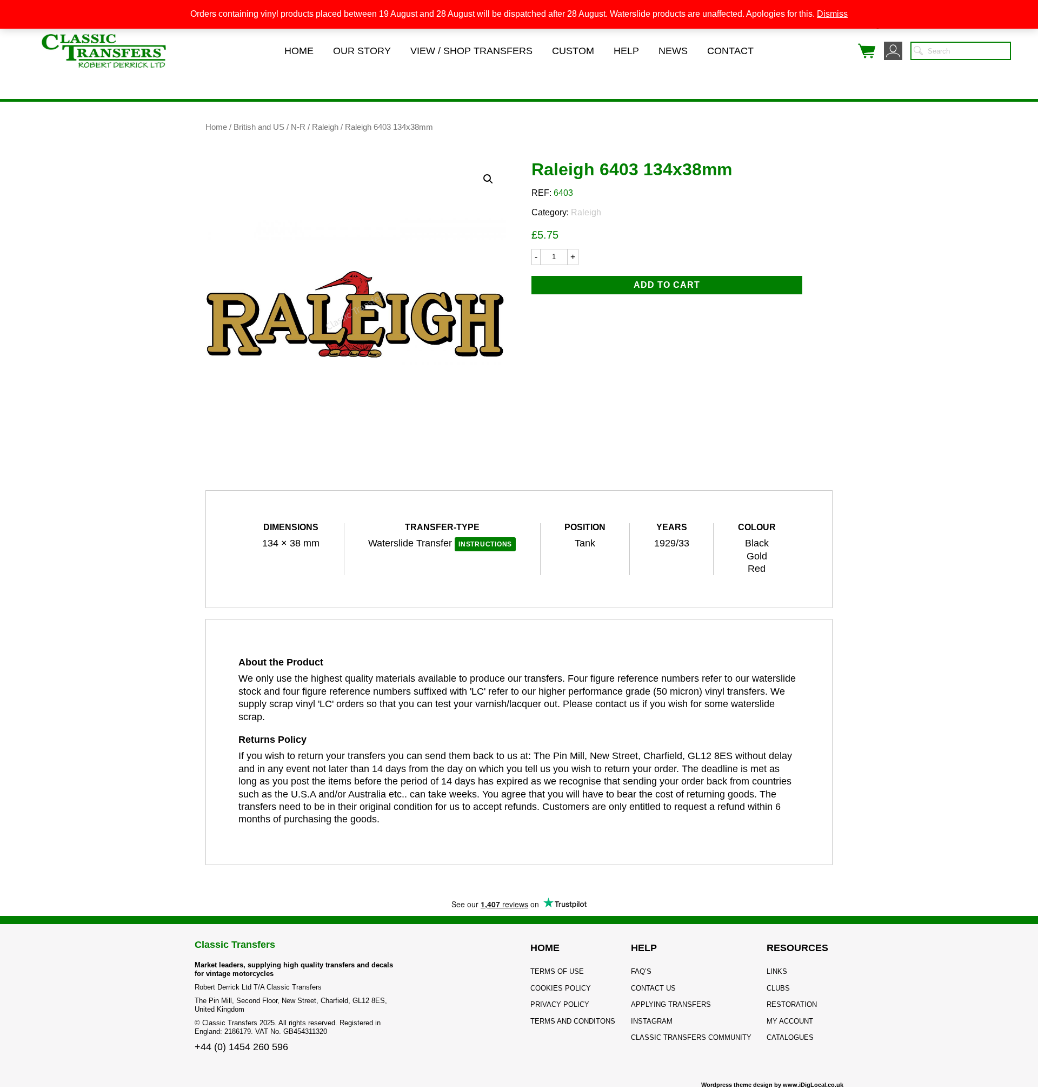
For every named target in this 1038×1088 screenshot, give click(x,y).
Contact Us (653, 988)
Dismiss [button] (832, 13)
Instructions (485, 544)
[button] (488, 179)
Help (626, 50)
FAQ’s (641, 971)
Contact (730, 50)
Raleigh (325, 127)
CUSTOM (573, 50)
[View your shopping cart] (866, 51)
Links (777, 971)
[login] (893, 51)
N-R (298, 127)
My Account (790, 1021)
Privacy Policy (559, 1004)
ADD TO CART (667, 284)
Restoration (792, 1004)
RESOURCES (797, 947)
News (673, 50)
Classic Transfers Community (691, 1037)
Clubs (778, 988)
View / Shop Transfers (471, 50)
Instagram (652, 1021)
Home (299, 50)
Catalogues (790, 1037)
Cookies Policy (560, 988)
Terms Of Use (557, 971)
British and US (259, 127)
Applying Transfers (671, 1004)
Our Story (362, 50)
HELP (644, 947)
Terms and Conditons (572, 1021)
